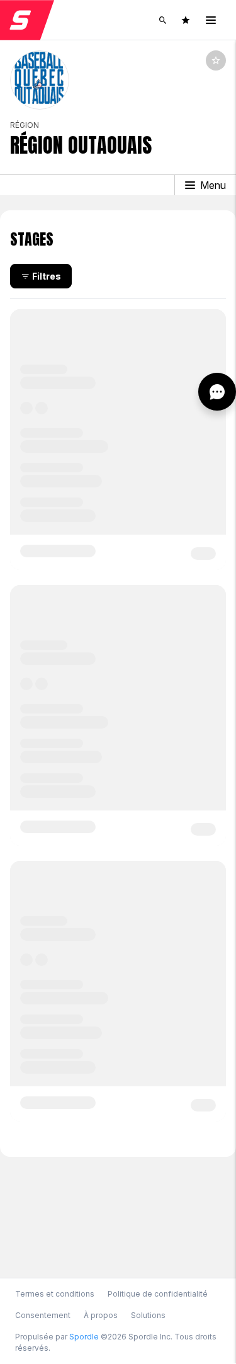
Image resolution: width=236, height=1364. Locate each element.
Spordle (84, 1336)
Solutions (148, 1315)
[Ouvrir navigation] (211, 20)
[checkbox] (216, 60)
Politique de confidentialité (158, 1294)
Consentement (42, 1315)
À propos (101, 1315)
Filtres (46, 276)
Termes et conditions (54, 1294)
